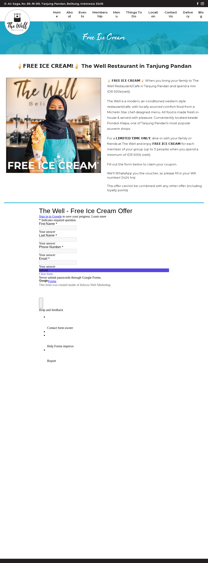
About (69, 14)
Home (57, 14)
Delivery (188, 14)
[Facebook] (197, 4)
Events (82, 14)
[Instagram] (202, 4)
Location (153, 14)
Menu (116, 14)
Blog (201, 14)
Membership (99, 14)
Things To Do (134, 14)
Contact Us (171, 14)
